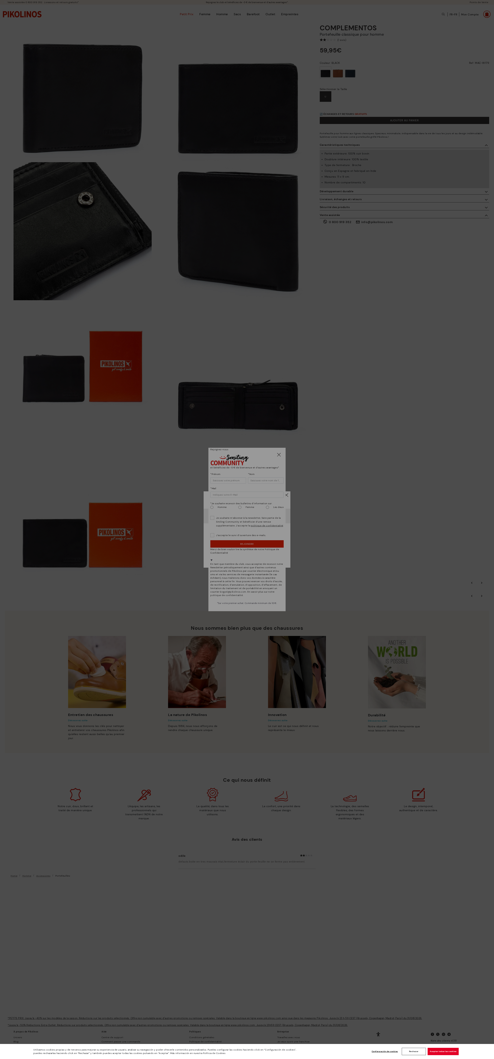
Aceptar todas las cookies (443, 1051)
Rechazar (414, 1051)
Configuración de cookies (385, 1051)
